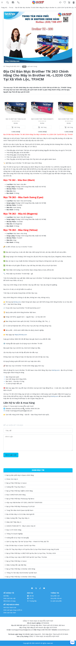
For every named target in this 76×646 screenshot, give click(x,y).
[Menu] (2, 2)
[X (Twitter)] (36, 588)
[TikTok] (40, 588)
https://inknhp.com (21, 335)
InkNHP (37, 643)
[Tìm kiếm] (7, 2)
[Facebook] (32, 588)
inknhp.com (17, 302)
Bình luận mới (10, 455)
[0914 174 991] (18, 2)
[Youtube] (44, 588)
